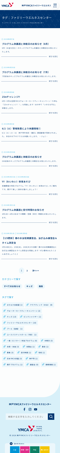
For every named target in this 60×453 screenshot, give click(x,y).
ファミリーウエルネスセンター (21, 323)
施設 (41, 286)
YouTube (35, 409)
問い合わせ (45, 450)
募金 (45, 347)
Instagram (30, 409)
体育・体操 (13, 347)
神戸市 (33, 358)
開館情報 (51, 364)
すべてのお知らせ (12, 286)
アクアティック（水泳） (41, 305)
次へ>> (35, 270)
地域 (42, 352)
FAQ (34, 450)
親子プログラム (15, 364)
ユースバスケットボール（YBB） (22, 334)
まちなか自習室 (15, 305)
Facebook (24, 409)
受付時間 (26, 352)
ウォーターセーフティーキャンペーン (23, 311)
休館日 (49, 341)
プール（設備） (15, 329)
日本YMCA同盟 (14, 358)
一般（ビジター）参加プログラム (22, 341)
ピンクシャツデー (32, 317)
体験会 (30, 347)
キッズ (29, 286)
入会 (14, 450)
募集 (10, 352)
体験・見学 (25, 450)
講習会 (34, 364)
